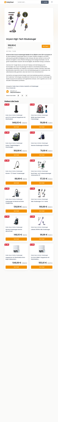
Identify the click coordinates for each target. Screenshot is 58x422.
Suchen (45, 2)
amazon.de (12, 88)
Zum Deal (45, 46)
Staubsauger (34, 86)
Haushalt (26, 86)
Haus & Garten (20, 86)
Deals (14, 86)
